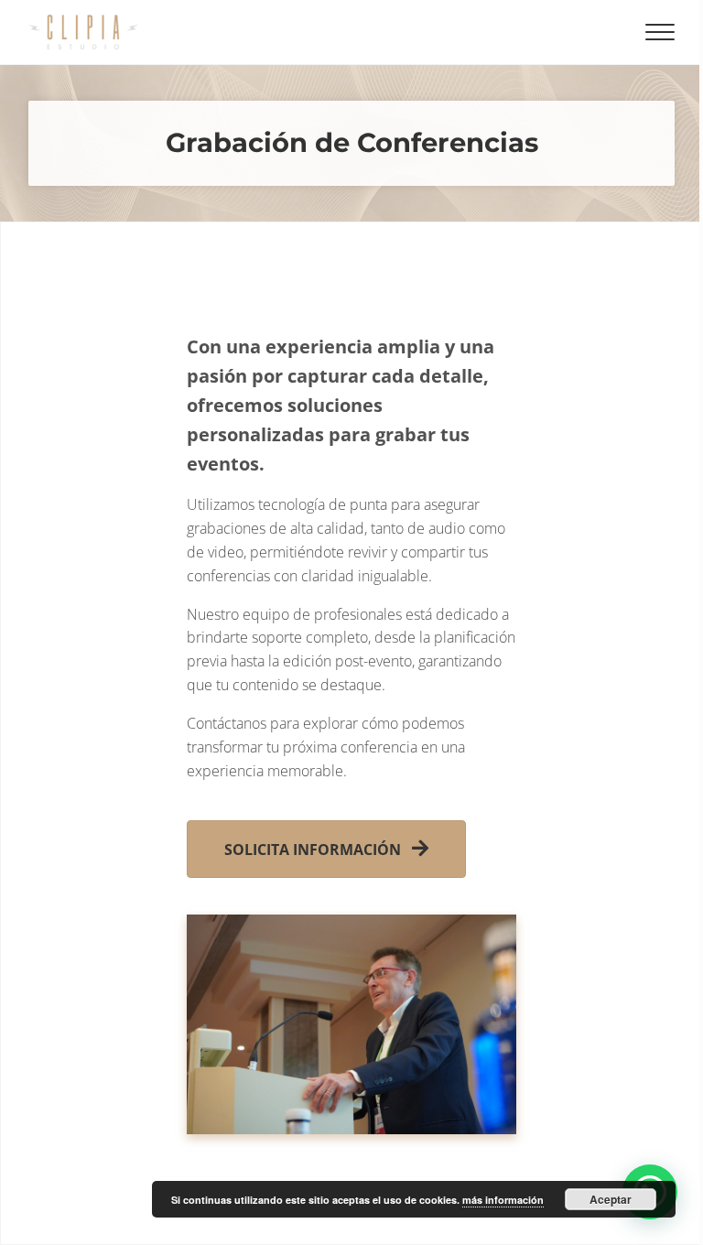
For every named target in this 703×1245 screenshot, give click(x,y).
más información (503, 1200)
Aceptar (610, 1199)
